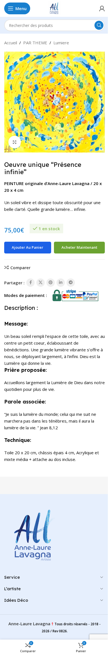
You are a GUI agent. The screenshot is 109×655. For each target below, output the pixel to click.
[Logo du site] (54, 8)
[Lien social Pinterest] (50, 282)
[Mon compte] (102, 8)
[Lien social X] (40, 282)
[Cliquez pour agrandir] (14, 142)
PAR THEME (35, 42)
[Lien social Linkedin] (60, 282)
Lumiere (61, 42)
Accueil (10, 42)
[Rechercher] (98, 25)
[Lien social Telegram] (71, 282)
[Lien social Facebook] (30, 282)
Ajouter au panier (27, 247)
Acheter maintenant (79, 247)
